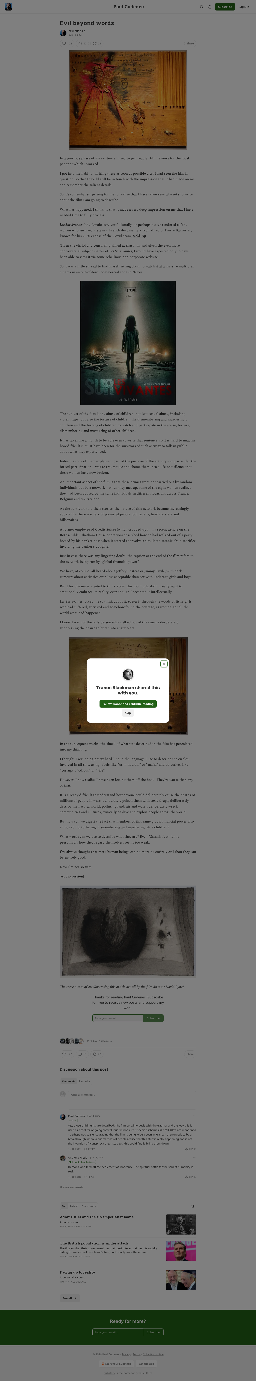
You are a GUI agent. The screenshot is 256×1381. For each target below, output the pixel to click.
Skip (128, 713)
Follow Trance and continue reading (128, 704)
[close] (164, 664)
